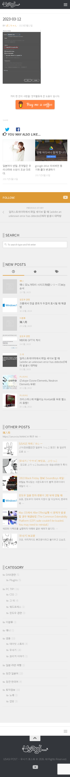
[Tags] (56, 272)
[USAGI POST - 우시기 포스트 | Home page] (14, 4)
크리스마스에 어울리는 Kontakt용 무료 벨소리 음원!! (43, 401)
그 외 (22, 354)
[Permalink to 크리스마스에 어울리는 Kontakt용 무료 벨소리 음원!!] (10, 401)
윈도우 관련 (25, 299)
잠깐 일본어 (12, 673)
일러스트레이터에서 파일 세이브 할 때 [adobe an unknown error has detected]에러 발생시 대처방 (43, 361)
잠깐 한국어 (12, 681)
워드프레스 (15, 607)
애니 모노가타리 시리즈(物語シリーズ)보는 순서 (43, 286)
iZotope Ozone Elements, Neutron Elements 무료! (39, 382)
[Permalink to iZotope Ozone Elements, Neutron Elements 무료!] (10, 382)
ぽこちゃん (11, 25)
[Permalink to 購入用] (10, 323)
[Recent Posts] (13, 272)
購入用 (23, 322)
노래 (12, 695)
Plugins (24, 376)
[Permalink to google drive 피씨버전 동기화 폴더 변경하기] (51, 150)
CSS (12, 594)
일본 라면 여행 (13, 665)
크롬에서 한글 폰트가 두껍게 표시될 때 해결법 (43, 305)
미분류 (22, 318)
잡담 (12, 701)
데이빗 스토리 (17, 644)
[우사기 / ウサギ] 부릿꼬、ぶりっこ (38, 461)
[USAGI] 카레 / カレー (31, 443)
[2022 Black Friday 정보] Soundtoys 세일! (41, 478)
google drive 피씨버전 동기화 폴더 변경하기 (48, 167)
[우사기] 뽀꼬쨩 (27, 535)
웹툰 (8, 638)
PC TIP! (10, 589)
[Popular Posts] (35, 272)
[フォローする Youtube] (65, 197)
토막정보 (10, 690)
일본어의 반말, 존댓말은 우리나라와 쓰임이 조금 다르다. (17, 169)
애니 (22, 280)
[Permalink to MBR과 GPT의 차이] (10, 342)
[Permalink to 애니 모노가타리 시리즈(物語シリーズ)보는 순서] (10, 286)
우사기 (13, 650)
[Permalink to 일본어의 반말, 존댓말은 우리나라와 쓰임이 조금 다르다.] (19, 150)
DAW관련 (11, 574)
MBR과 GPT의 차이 (30, 340)
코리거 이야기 (17, 656)
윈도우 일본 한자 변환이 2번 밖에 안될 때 (40, 495)
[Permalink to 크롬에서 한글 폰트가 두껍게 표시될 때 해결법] (10, 305)
